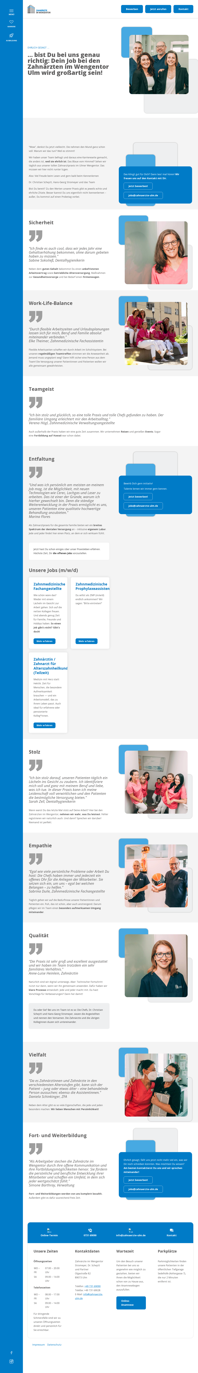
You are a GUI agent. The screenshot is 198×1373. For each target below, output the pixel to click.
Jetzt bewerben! (138, 186)
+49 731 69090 (92, 1286)
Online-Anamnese (127, 1302)
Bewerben (132, 9)
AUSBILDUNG (11, 40)
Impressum (38, 1344)
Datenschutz (54, 1344)
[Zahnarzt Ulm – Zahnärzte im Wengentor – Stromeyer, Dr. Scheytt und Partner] (39, 9)
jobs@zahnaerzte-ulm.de (143, 195)
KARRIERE (11, 26)
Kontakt (183, 9)
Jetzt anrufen (158, 9)
